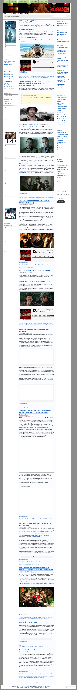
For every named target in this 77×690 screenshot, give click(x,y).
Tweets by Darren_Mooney (63, 41)
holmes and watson (38, 324)
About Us (13, 1)
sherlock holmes (22, 325)
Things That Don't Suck (62, 155)
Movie (27, 197)
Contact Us (34, 1)
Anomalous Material (61, 99)
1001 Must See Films (61, 95)
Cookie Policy (44, 687)
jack (48, 561)
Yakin (36, 646)
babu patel (33, 264)
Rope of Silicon (60, 173)
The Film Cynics (60, 147)
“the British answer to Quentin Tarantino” (39, 161)
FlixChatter (59, 110)
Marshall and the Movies (62, 124)
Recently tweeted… (62, 40)
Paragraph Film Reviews (62, 134)
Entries (9, 16)
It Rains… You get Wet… (62, 114)
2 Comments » (40, 646)
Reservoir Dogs (37, 618)
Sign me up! (61, 201)
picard (35, 562)
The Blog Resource (61, 84)
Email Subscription (62, 190)
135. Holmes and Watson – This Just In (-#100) (35, 271)
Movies (49, 324)
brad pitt (39, 617)
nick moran (28, 519)
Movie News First (61, 126)
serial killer (45, 562)
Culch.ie (59, 101)
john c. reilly (44, 324)
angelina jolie (38, 673)
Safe (20, 646)
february (41, 561)
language (23, 197)
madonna (40, 76)
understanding (42, 197)
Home (6, 1)
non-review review (34, 407)
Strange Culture (60, 145)
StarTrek (31, 564)
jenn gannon (31, 76)
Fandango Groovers (61, 108)
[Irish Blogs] (60, 80)
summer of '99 (22, 267)
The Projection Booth (61, 153)
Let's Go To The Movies (62, 120)
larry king (36, 76)
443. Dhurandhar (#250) (62, 32)
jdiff (45, 518)
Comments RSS (15, 16)
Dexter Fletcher (38, 264)
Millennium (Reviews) (8, 67)
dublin (49, 617)
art (30, 617)
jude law (21, 407)
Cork (43, 617)
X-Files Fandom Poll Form (9, 88)
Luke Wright (32, 645)
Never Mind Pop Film (61, 132)
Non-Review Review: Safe (28, 622)
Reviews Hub (43, 1)
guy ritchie (26, 76)
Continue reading (23, 72)
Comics (25, 561)
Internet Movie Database (62, 169)
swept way (52, 76)
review (39, 407)
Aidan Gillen (38, 405)
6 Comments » (44, 407)
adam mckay (41, 323)
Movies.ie (59, 171)
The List (59, 149)
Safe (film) (23, 646)
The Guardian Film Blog (62, 175)
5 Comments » (36, 564)
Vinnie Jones (32, 677)
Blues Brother (34, 617)
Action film (38, 643)
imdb (20, 197)
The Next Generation (31, 561)
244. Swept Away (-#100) (27, 21)
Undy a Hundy (60, 161)
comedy (46, 323)
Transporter (32, 646)
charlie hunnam (44, 405)
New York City (38, 645)
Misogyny (44, 76)
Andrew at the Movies (61, 97)
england (47, 195)
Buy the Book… (24, 1)
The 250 (20, 77)
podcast (30, 197)
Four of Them (60, 112)
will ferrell (28, 325)
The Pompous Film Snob (62, 151)
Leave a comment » (44, 77)
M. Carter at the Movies (62, 122)
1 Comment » (46, 618)
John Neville (24, 562)
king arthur (25, 407)
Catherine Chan (49, 643)
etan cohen (50, 323)
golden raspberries (25, 324)
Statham (27, 646)
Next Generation (30, 562)
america (37, 195)
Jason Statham (27, 645)
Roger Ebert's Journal (62, 136)
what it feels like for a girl (34, 77)
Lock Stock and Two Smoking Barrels (33, 676)
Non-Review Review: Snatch (29, 650)
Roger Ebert (59, 185)
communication (42, 195)
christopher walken (49, 673)
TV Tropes (59, 177)
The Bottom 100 (26, 77)
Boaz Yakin (43, 643)
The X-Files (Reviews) (9, 86)
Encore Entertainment (62, 106)
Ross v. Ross (60, 138)
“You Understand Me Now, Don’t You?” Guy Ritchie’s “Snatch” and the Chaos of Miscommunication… (34, 83)
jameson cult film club (39, 518)
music (48, 76)
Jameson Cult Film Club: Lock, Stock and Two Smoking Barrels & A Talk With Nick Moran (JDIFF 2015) (35, 412)
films (20, 324)
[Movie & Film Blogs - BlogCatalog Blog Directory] (63, 79)
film (22, 76)
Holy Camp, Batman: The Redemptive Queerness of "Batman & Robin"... (62, 62)
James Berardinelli (61, 183)
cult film (45, 617)
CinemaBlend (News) (61, 167)
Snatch (33, 197)
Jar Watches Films (61, 118)
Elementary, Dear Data (36, 536)
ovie (50, 645)
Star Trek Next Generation (24, 564)
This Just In (33, 323)
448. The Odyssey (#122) (62, 23)
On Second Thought (28, 195)
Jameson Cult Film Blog (62, 116)
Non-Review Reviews (28, 405)
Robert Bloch (39, 562)
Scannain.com (60, 140)
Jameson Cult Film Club (32, 572)
